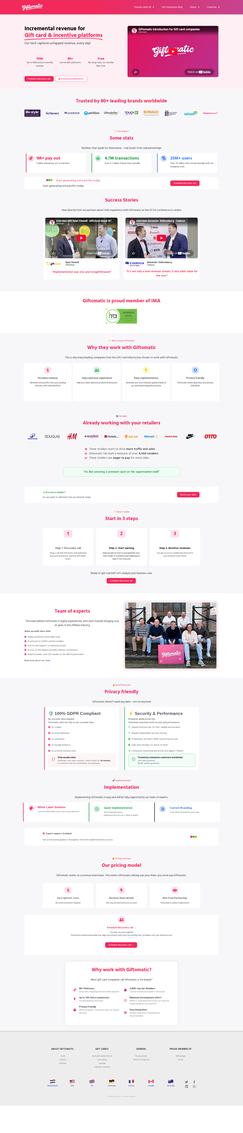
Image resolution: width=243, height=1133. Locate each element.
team (47, 660)
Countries (212, 7)
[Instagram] (194, 1086)
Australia (171, 1085)
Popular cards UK (142, 7)
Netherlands (52, 1085)
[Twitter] (186, 1082)
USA (72, 1085)
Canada (151, 1085)
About (193, 7)
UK (92, 1085)
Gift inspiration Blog (172, 7)
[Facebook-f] (194, 1082)
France (131, 1085)
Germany (112, 1085)
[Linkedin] (186, 1086)
